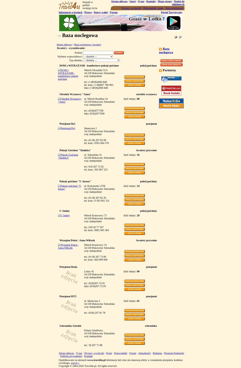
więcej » (75, 363)
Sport (133, 1)
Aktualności (144, 353)
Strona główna (119, 1)
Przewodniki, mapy (153, 8)
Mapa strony (165, 1)
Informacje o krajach (70, 12)
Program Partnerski (174, 353)
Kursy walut (101, 12)
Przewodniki (120, 353)
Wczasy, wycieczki (131, 8)
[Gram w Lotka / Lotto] (120, 30)
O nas (141, 1)
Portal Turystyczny (171, 12)
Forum (114, 12)
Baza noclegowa (174, 8)
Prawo (88, 12)
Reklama (157, 353)
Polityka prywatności (71, 356)
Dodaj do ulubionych (178, 3)
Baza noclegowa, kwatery (87, 44)
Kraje (109, 353)
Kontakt (151, 1)
